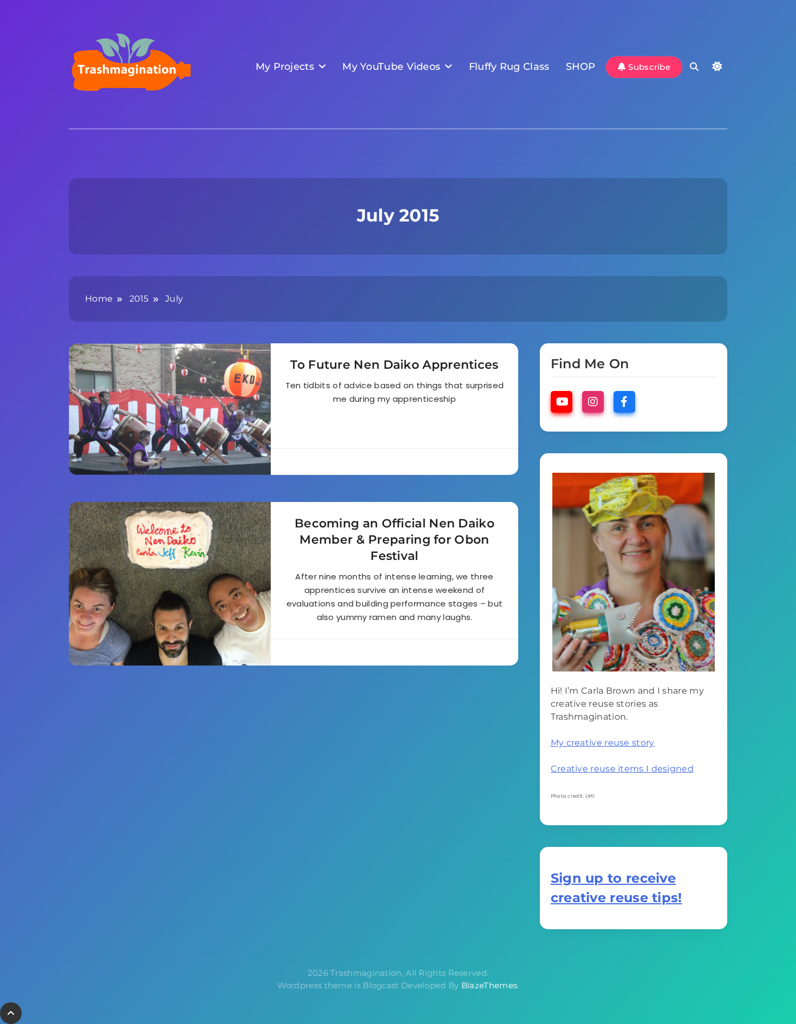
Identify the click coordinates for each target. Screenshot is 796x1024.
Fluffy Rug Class (509, 67)
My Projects (285, 67)
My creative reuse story (603, 743)
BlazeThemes (489, 985)
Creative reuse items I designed (622, 769)
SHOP (581, 67)
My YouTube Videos (391, 67)
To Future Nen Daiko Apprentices (394, 364)
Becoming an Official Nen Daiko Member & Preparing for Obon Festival (394, 539)
